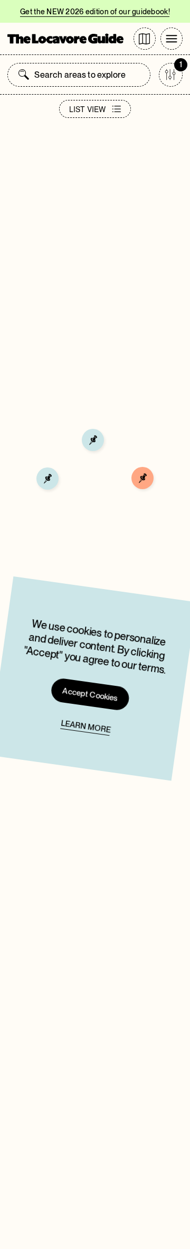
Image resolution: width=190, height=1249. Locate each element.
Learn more (85, 726)
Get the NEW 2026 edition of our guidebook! (95, 11)
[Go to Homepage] (65, 38)
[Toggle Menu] (171, 38)
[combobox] (89, 75)
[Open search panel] (23, 74)
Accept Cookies (90, 694)
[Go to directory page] (145, 38)
